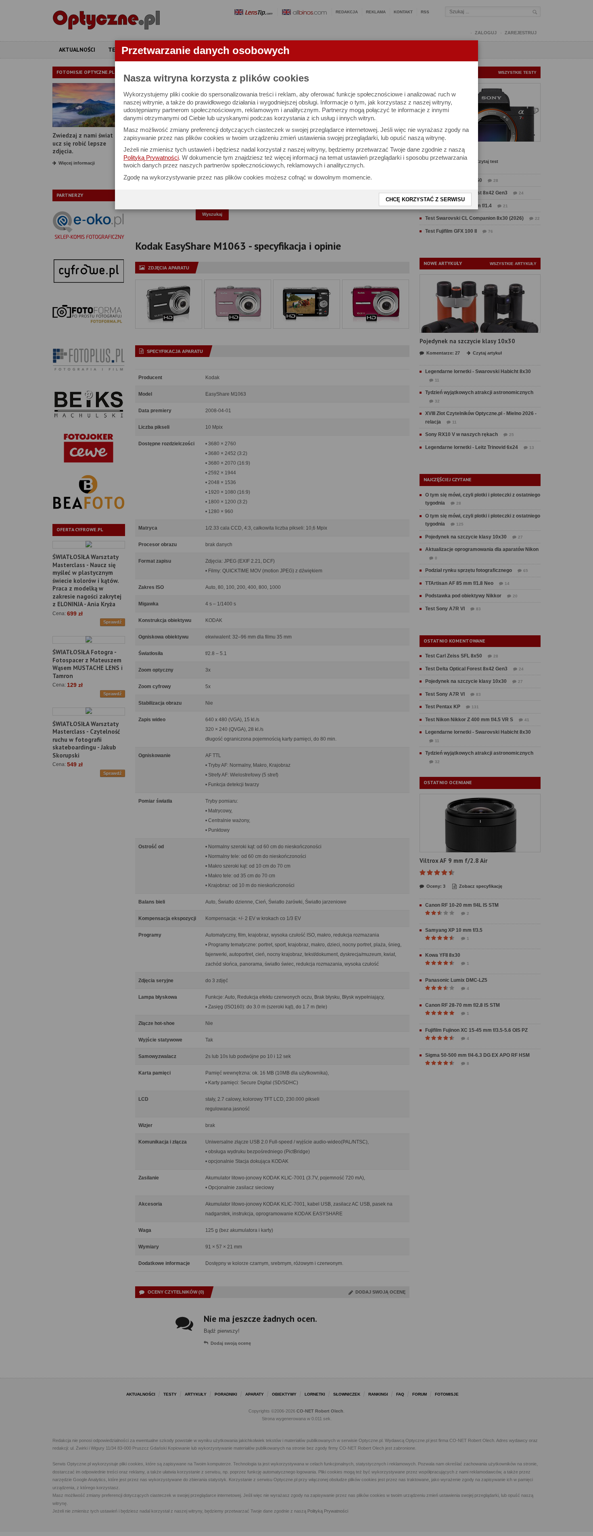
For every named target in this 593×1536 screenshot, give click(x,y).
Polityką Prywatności (151, 157)
